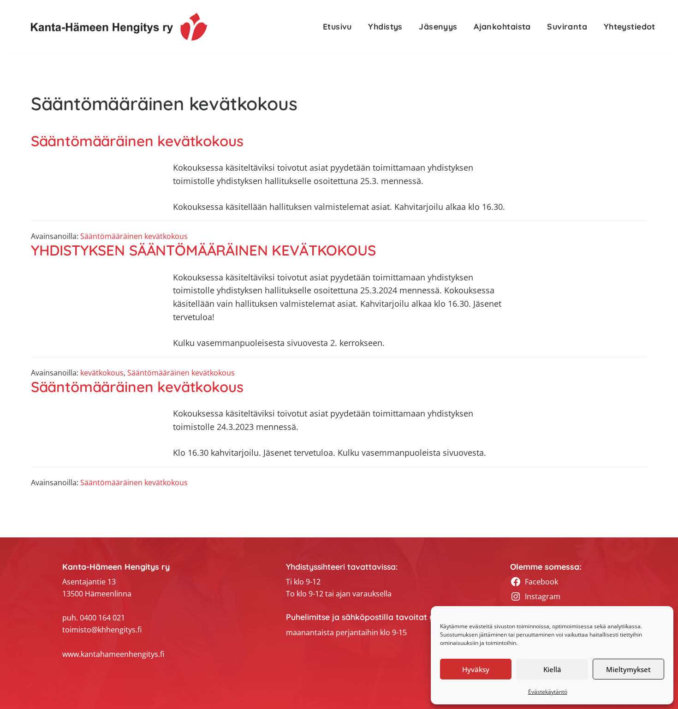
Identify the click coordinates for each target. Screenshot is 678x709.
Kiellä (552, 669)
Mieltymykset (628, 669)
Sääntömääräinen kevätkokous (137, 141)
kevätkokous (102, 373)
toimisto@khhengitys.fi (102, 630)
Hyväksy (475, 669)
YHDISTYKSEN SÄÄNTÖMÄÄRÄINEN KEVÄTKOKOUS (203, 250)
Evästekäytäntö (547, 692)
